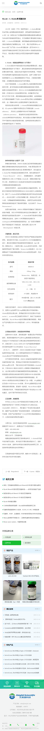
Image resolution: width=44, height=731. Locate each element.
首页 (13, 12)
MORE (37, 550)
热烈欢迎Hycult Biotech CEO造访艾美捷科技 (17, 493)
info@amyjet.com (15, 432)
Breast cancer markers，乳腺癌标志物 (14, 522)
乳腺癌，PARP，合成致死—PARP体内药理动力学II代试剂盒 (22, 514)
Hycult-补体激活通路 (9, 501)
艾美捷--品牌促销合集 (12, 615)
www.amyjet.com (33, 423)
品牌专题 (20, 12)
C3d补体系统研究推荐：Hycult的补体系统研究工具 (19, 505)
